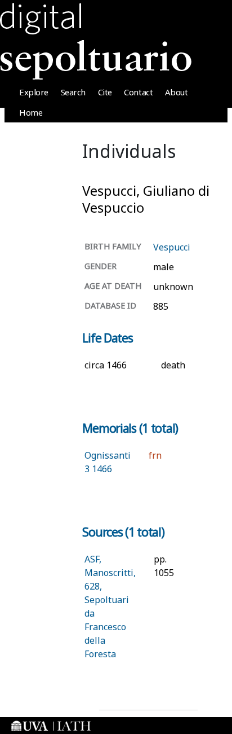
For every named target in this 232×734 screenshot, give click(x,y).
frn (155, 455)
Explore (33, 92)
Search (73, 92)
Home (30, 112)
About (176, 92)
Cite (105, 92)
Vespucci (171, 247)
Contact (138, 92)
